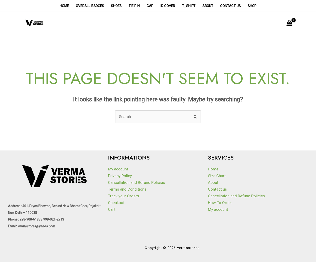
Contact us (230, 6)
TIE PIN (134, 6)
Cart (111, 209)
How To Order (220, 202)
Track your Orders (123, 196)
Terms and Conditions (127, 189)
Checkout (116, 202)
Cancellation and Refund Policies (136, 182)
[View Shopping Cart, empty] (289, 23)
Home (64, 6)
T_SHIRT (188, 6)
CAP (150, 6)
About (207, 6)
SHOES (116, 6)
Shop (252, 6)
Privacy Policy (120, 175)
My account (118, 169)
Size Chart (217, 175)
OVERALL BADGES (90, 6)
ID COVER (167, 6)
